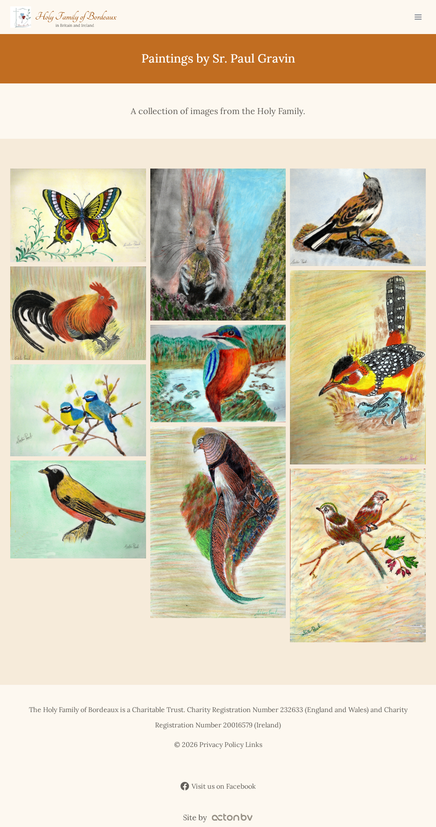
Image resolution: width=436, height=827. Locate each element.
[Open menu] (418, 16)
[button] (78, 215)
